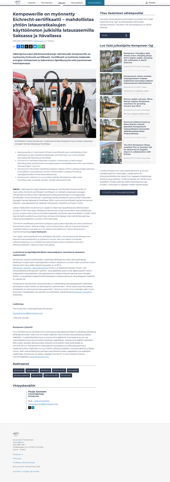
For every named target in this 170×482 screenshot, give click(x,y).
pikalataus (45, 370)
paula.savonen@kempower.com (43, 404)
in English (25, 471)
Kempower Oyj (40, 41)
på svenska (34, 471)
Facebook (17, 454)
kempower (66, 375)
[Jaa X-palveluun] (26, 47)
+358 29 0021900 (41, 401)
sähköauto (19, 370)
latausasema (32, 370)
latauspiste (73, 370)
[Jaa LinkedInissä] (22, 47)
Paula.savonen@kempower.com (28, 313)
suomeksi (17, 471)
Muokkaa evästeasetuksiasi (24, 463)
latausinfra (37, 375)
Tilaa (104, 35)
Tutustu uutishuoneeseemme (118, 192)
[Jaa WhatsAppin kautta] (39, 47)
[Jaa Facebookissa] (18, 47)
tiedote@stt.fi (18, 442)
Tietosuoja (17, 458)
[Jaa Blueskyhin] (35, 47)
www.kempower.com (39, 357)
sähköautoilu (59, 370)
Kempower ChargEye (82, 292)
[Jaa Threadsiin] (31, 47)
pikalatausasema (21, 375)
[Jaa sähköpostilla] (43, 47)
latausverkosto (51, 375)
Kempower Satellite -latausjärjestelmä (30, 268)
